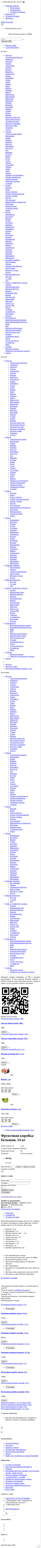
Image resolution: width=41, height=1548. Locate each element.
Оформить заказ (7, 1190)
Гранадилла (9, 74)
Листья (8, 198)
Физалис (8, 250)
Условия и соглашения (14, 1481)
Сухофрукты (10, 312)
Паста (7, 338)
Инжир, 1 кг (6, 1079)
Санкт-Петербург (12, 47)
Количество (5, 1167)
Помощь (8, 1469)
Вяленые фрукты (12, 289)
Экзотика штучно (12, 121)
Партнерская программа (14, 1452)
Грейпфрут (9, 78)
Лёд (6, 281)
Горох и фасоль (11, 192)
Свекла (8, 163)
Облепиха (9, 243)
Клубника (9, 235)
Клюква (8, 237)
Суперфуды (9, 343)
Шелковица (9, 256)
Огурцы (8, 155)
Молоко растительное (13, 328)
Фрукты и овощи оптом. (14, 1483)
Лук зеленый (10, 200)
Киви (7, 86)
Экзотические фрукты (14, 57)
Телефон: (4, 1183)
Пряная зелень (11, 206)
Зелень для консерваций (14, 194)
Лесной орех (10, 297)
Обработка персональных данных (18, 1479)
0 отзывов (5, 1197)
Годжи (7, 221)
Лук (7, 150)
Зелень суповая (11, 196)
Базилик (8, 188)
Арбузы (8, 68)
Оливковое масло (12, 336)
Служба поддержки (17, 12)
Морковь (8, 152)
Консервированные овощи (15, 320)
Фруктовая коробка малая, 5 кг (14, 1372)
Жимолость (9, 227)
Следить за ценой (8, 1169)
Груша (7, 80)
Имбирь (8, 140)
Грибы (7, 138)
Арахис (8, 285)
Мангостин (9, 95)
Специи (8, 347)
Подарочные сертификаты (15, 1449)
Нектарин (9, 101)
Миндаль (9, 301)
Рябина (8, 245)
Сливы (8, 111)
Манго (8, 92)
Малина (8, 241)
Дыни (7, 82)
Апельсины (9, 66)
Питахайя (9, 107)
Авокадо (8, 61)
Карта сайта (10, 1489)
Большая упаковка (12, 260)
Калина (8, 231)
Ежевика (8, 225)
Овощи (8, 132)
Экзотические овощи (13, 134)
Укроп (7, 210)
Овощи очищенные (13, 177)
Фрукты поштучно (12, 117)
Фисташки (9, 314)
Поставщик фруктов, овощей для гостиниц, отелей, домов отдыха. (22, 1472)
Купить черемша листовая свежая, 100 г (16, 1405)
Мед (7, 326)
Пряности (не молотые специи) (17, 351)
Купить (4, 1032)
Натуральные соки (12, 332)
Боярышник (10, 214)
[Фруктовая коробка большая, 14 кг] (19, 1130)
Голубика (9, 223)
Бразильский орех (12, 287)
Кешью (8, 295)
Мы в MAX (7, 1207)
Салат (7, 161)
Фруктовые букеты (12, 119)
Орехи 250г (9, 305)
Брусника (9, 217)
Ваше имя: (5, 1181)
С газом (8, 279)
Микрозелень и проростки (15, 202)
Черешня (8, 252)
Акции (8, 353)
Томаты (8, 167)
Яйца (7, 345)
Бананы (8, 70)
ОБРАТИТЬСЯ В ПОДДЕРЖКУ (18, 1498)
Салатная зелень (11, 208)
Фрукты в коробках (13, 123)
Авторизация (15, 10)
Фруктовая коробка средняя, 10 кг (15, 1392)
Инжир (8, 84)
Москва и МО (10, 45)
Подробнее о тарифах (9, 1278)
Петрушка (9, 204)
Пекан (7, 307)
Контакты (9, 1487)
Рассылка (9, 1445)
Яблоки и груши (11, 270)
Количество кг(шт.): (8, 1185)
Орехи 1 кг (9, 303)
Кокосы (8, 88)
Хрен (7, 171)
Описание (9, 1213)
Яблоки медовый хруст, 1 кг (12, 1054)
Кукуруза (9, 148)
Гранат (8, 76)
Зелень (8, 186)
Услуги (8, 130)
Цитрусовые (10, 268)
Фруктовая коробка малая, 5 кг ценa (15, 1409)
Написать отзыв (15, 1197)
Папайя (8, 103)
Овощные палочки (12, 181)
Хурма (7, 113)
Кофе (7, 324)
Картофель (9, 146)
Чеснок (8, 173)
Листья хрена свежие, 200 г (12, 1023)
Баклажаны (9, 136)
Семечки (8, 310)
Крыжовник (10, 239)
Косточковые (10, 262)
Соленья (8, 183)
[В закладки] (9, 1032)
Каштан (8, 291)
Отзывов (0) (10, 1215)
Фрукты (8, 55)
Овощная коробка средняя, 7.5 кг (14, 1333)
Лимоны (8, 90)
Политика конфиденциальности (17, 1485)
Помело (8, 109)
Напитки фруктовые (13, 330)
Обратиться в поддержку (10, 1209)
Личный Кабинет (12, 1443)
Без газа (8, 276)
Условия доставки (12, 1217)
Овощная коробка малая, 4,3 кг (14, 1313)
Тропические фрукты (13, 266)
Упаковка (9, 128)
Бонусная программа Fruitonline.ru (18, 1467)
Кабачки (8, 142)
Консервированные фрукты (16, 322)
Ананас (8, 64)
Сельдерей (9, 165)
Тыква (7, 169)
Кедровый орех (11, 293)
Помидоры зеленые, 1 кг (11, 1109)
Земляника (9, 229)
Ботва (7, 190)
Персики (8, 105)
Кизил (7, 233)
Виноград (9, 72)
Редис (7, 159)
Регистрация (15, 8)
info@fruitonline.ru (12, 1509)
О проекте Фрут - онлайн (15, 1477)
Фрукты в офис (11, 126)
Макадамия (9, 299)
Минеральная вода (12, 274)
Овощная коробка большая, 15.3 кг (15, 1352)
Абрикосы (9, 59)
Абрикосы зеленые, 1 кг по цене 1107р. (16, 1403)
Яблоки (8, 115)
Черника (8, 254)
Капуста (8, 144)
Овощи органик (11, 179)
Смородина (9, 248)
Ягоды (8, 212)
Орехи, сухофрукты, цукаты (16, 283)
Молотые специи (12, 349)
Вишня (8, 219)
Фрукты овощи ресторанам (16, 1475)
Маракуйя (9, 99)
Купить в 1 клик (29, 1167)
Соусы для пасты (12, 341)
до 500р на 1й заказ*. (22, 1290)
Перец (7, 157)
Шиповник (9, 258)
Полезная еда (10, 318)
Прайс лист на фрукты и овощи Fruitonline (21, 1456)
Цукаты (8, 316)
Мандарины (10, 97)
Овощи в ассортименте (14, 175)
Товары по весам (12, 1447)
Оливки (8, 334)
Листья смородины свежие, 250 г (14, 1038)
